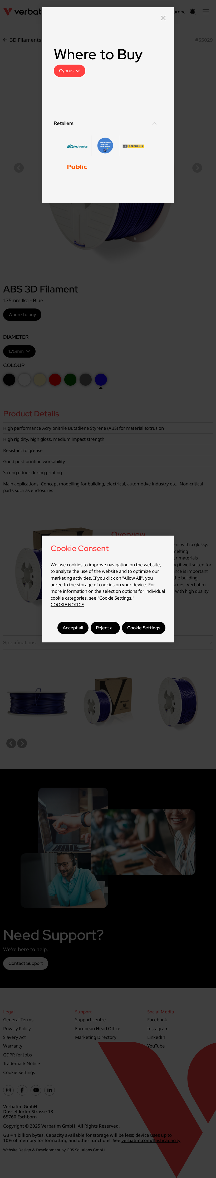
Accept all (73, 628)
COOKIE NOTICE (67, 604)
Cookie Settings (143, 628)
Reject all (105, 628)
